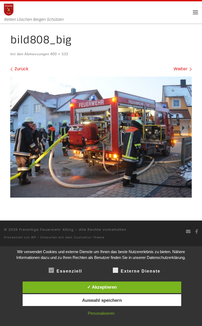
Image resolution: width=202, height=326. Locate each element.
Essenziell (69, 271)
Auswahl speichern (102, 300)
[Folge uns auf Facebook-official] (196, 231)
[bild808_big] (101, 137)
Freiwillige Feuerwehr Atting (46, 229)
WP (33, 237)
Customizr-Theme (89, 237)
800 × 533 (58, 54)
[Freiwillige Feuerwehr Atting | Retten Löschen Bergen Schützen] (8, 9)
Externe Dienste (140, 271)
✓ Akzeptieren (102, 287)
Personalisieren (101, 313)
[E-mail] (188, 231)
